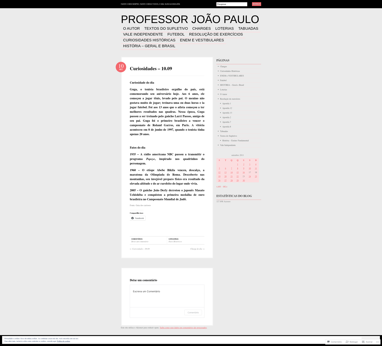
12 (219, 172)
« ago (218, 186)
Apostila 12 (227, 108)
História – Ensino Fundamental (235, 140)
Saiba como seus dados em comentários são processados (183, 327)
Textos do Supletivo (166, 28)
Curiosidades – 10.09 (151, 68)
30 (244, 180)
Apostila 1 (226, 103)
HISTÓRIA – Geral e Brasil (149, 46)
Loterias (224, 28)
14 (232, 172)
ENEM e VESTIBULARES (202, 40)
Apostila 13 (227, 112)
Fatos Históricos (175, 241)
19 (219, 176)
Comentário (193, 312)
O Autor (131, 28)
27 (225, 180)
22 (238, 176)
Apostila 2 (226, 117)
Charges (201, 28)
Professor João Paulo (190, 19)
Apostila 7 (226, 122)
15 (238, 172)
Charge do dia (197, 248)
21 (232, 176)
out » (225, 186)
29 (238, 180)
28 (232, 180)
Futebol (176, 34)
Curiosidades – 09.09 (140, 248)
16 (244, 172)
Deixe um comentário (139, 241)
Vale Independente (143, 34)
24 (250, 176)
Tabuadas (248, 28)
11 (256, 168)
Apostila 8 (226, 126)
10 (250, 168)
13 (225, 172)
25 (256, 176)
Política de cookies (63, 341)
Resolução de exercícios (216, 34)
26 (219, 180)
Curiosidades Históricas (149, 40)
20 (225, 176)
